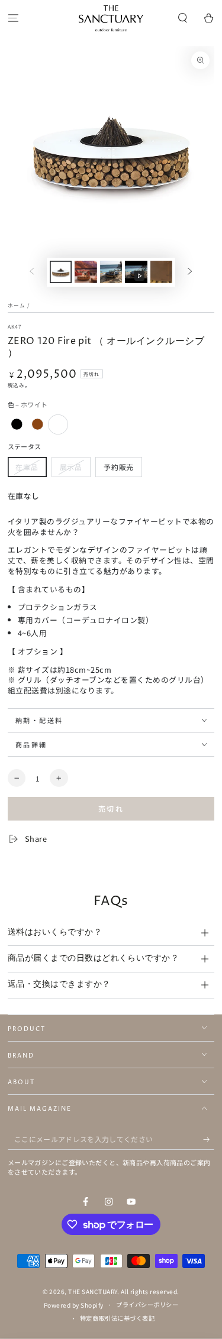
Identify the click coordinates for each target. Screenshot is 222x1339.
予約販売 (119, 467)
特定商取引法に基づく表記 (117, 1318)
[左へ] (32, 272)
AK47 (15, 326)
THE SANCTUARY (92, 1291)
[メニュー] (13, 18)
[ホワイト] (58, 424)
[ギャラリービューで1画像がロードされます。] (61, 272)
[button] (183, 18)
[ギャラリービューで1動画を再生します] (136, 272)
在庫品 (26, 467)
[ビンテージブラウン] (37, 424)
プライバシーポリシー (147, 1304)
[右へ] (190, 272)
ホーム (16, 305)
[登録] (209, 1139)
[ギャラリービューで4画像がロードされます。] (111, 272)
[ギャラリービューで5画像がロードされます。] (161, 272)
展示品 (71, 467)
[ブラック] (17, 424)
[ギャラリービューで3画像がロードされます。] (85, 272)
